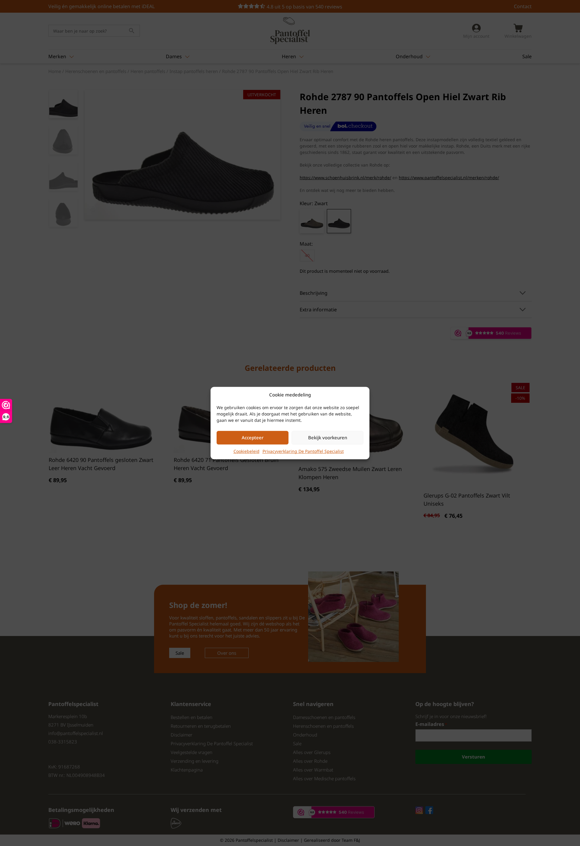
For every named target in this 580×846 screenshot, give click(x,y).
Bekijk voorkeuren (327, 437)
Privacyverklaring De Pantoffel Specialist (303, 451)
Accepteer (252, 437)
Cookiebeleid (246, 451)
